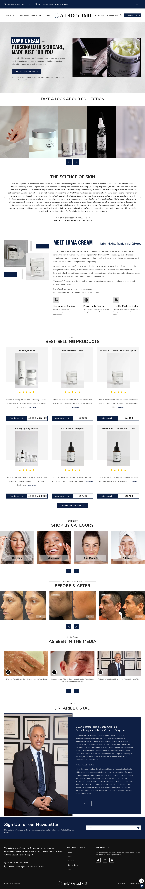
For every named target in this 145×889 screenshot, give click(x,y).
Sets (69, 869)
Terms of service (135, 883)
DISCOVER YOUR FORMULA (26, 71)
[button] (121, 15)
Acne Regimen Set (27, 350)
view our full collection (71, 506)
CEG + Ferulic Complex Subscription (118, 428)
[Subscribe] (138, 827)
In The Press (99, 15)
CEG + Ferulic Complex (72, 428)
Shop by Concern (37, 15)
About (15, 15)
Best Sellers (72, 861)
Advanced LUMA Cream (72, 350)
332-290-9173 (19, 4)
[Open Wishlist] (142, 886)
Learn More (32, 407)
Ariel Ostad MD (15, 883)
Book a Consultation (132, 15)
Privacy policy (120, 883)
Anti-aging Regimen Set (26, 428)
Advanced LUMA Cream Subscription (118, 350)
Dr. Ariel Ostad (112, 15)
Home (70, 852)
